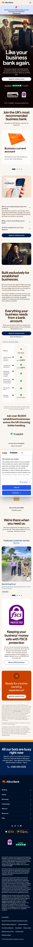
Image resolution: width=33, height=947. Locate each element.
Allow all (16, 487)
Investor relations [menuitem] (22, 924)
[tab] (13, 169)
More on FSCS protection (16, 662)
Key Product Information (21, 718)
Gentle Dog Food (8, 584)
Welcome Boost (17, 710)
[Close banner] (26, 452)
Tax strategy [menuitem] (18, 928)
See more (16, 543)
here (13, 724)
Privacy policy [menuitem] (27, 928)
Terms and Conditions (20, 103)
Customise (15, 493)
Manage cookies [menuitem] (6, 935)
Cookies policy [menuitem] (19, 931)
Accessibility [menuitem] (5, 917)
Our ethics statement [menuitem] (7, 928)
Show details (24, 482)
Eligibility (12, 103)
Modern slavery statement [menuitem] (9, 924)
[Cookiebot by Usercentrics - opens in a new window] (12, 453)
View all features (16, 337)
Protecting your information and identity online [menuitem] (14, 920)
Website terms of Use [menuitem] (8, 931)
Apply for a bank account (16, 79)
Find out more (16, 13)
